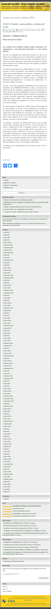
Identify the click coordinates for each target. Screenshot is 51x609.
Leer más (7, 160)
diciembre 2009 (8, 479)
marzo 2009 (7, 484)
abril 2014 (6, 413)
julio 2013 (6, 429)
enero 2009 (7, 486)
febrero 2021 (7, 320)
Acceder (6, 180)
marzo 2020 (7, 338)
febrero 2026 (7, 242)
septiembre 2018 (8, 355)
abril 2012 (6, 454)
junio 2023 (7, 280)
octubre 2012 (7, 444)
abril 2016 (6, 386)
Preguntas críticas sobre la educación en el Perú (18, 528)
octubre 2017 (7, 366)
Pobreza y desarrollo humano (21, 511)
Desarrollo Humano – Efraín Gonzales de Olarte (22, 3)
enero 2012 (7, 461)
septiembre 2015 (8, 401)
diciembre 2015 (8, 396)
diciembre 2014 (8, 406)
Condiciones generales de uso (40, 598)
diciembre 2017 (8, 363)
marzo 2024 (7, 267)
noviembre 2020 (8, 325)
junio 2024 (7, 262)
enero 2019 (7, 350)
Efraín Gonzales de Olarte (33, 30)
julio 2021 (6, 313)
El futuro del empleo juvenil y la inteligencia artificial (18, 200)
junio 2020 (7, 330)
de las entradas (10, 182)
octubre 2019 (7, 345)
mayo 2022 (7, 298)
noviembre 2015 (8, 398)
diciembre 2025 (8, 245)
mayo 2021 (7, 318)
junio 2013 (7, 431)
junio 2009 (7, 481)
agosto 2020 (7, 328)
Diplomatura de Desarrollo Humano (14, 561)
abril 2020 (6, 335)
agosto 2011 (7, 466)
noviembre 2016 (8, 378)
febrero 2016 (7, 391)
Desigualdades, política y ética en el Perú (24, 513)
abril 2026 (6, 240)
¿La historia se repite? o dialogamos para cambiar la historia (21, 212)
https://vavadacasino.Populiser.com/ (13, 223)
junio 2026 (7, 235)
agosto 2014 (7, 408)
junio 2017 (7, 371)
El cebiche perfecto (18, 508)
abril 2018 (6, 358)
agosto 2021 (7, 310)
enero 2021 (7, 323)
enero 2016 (7, 393)
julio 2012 (6, 449)
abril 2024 (6, 265)
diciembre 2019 (8, 343)
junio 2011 (6, 469)
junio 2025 (7, 257)
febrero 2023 (7, 285)
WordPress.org (8, 187)
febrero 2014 (7, 416)
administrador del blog (44, 604)
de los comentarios (11, 185)
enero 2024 (7, 272)
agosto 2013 (7, 426)
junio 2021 (7, 315)
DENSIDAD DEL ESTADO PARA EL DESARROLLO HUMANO (22, 530)
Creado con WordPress (23, 604)
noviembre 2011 (8, 464)
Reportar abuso (28, 600)
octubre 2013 (7, 424)
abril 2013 (6, 436)
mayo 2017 (7, 373)
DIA (43, 597)
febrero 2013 (7, 439)
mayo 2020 (7, 333)
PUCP (30, 598)
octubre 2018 (7, 353)
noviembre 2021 (8, 308)
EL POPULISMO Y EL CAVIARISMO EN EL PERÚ (18, 209)
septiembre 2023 (8, 278)
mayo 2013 (7, 434)
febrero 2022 (7, 303)
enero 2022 (7, 305)
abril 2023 (6, 283)
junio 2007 (7, 491)
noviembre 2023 (8, 275)
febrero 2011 (7, 471)
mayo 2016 (7, 383)
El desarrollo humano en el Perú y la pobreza (17, 525)
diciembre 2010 (8, 474)
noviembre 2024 (8, 260)
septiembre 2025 (8, 252)
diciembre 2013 (8, 421)
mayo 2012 (7, 451)
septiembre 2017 (8, 368)
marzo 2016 (7, 388)
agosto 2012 (7, 446)
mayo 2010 (7, 476)
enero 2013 (7, 441)
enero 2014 (7, 419)
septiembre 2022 (8, 293)
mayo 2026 (7, 237)
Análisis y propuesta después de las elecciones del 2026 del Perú (22, 207)
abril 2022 (6, 300)
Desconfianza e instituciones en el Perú (24, 516)
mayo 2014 (7, 411)
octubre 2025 (7, 250)
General (13, 30)
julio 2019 (6, 348)
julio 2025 (6, 255)
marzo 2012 (7, 456)
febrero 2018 (7, 361)
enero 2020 (7, 340)
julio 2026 (6, 232)
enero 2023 (7, 288)
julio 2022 (6, 295)
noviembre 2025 (8, 247)
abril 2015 (6, 403)
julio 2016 (6, 381)
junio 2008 (7, 489)
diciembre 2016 (8, 376)
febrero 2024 (7, 270)
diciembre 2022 (8, 290)
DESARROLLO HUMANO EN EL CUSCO (16, 523)
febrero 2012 (7, 459)
